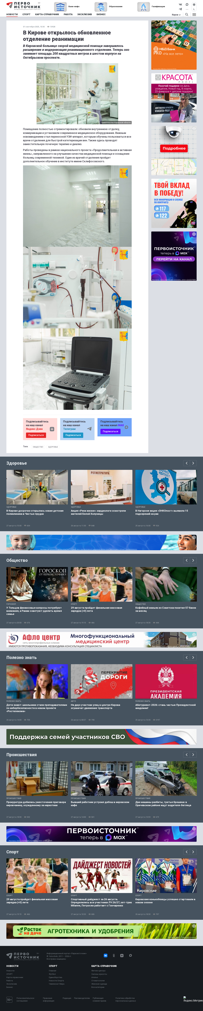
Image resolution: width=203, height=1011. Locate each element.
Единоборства (55, 977)
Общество (38, 447)
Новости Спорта (56, 980)
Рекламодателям (82, 998)
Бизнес (9, 987)
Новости (12, 966)
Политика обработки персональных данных (125, 999)
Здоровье (53, 447)
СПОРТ (9, 974)
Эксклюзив (11, 984)
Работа (9, 980)
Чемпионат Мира (56, 984)
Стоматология (98, 980)
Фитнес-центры (98, 971)
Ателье (94, 977)
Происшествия (21, 754)
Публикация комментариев (99, 999)
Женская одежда (99, 984)
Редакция (67, 998)
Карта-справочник (14, 977)
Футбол (52, 974)
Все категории (97, 987)
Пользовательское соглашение (25, 999)
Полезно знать (21, 657)
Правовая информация (48, 999)
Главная (52, 971)
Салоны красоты (99, 974)
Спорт (12, 851)
